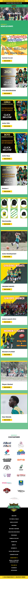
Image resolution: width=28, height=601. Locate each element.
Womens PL (14, 548)
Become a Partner (14, 528)
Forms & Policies (14, 538)
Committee (14, 541)
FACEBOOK (14, 567)
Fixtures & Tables (14, 519)
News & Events (14, 522)
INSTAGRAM (14, 570)
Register (14, 515)
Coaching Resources (14, 531)
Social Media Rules (14, 551)
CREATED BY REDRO (20, 577)
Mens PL (14, 544)
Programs (14, 535)
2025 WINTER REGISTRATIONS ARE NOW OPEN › (14, 1)
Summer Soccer (14, 554)
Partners (14, 525)
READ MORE (7, 60)
